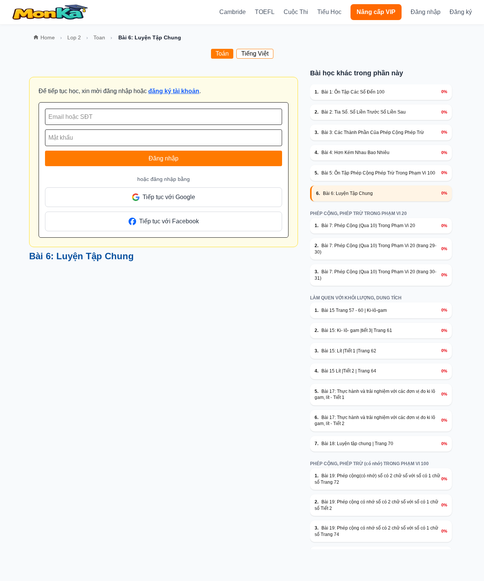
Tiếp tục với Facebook (169, 221)
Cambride (232, 12)
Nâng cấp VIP (376, 12)
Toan (99, 37)
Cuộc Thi (296, 12)
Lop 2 (74, 37)
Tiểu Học (329, 12)
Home (47, 37)
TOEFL (265, 12)
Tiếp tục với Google (169, 197)
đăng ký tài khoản (173, 91)
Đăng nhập (426, 12)
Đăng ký (461, 12)
